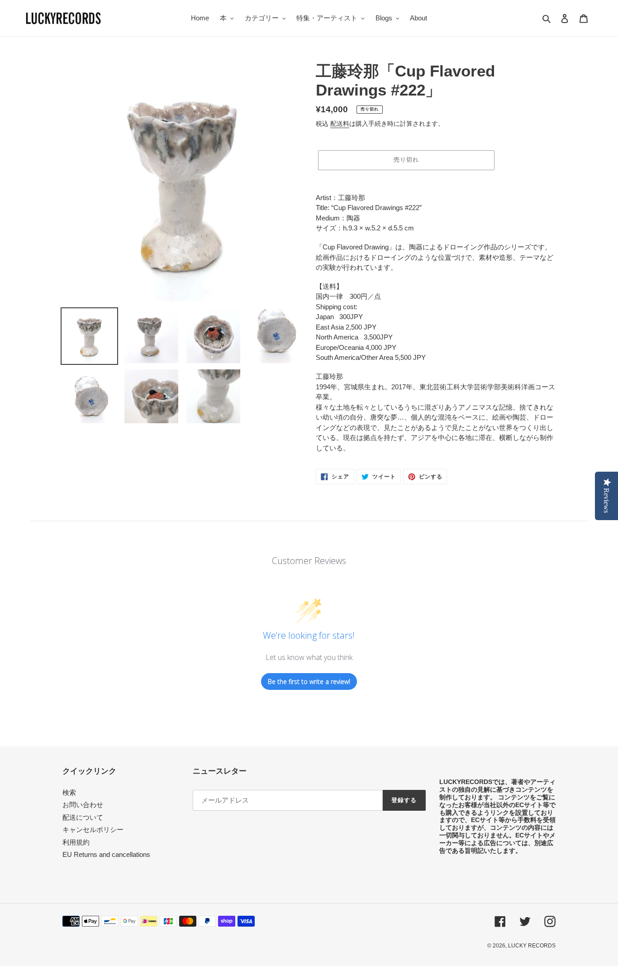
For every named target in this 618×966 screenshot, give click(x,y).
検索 (69, 792)
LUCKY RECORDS (532, 945)
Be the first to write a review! (309, 681)
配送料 (339, 123)
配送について (82, 817)
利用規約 (76, 842)
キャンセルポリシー (93, 829)
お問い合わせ (82, 804)
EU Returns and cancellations (106, 854)
